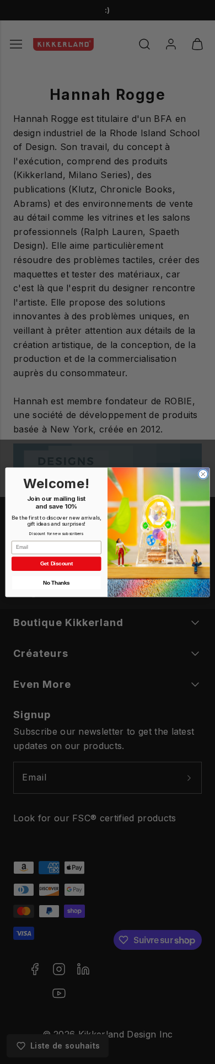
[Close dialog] (203, 474)
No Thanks (56, 582)
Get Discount (56, 563)
